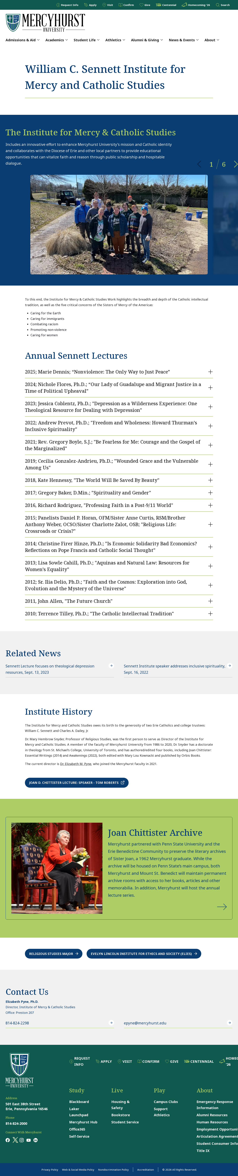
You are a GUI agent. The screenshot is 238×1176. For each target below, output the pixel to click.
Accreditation (145, 1169)
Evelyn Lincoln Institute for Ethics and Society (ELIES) (141, 954)
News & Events (182, 40)
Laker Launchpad (78, 1111)
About (210, 40)
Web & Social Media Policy (78, 1169)
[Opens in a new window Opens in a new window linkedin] (35, 1140)
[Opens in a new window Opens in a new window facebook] (8, 1140)
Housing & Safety (120, 1104)
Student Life (85, 40)
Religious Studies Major (51, 954)
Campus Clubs (166, 1101)
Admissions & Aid (21, 40)
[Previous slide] (199, 164)
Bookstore (120, 1115)
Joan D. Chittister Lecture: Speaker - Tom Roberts (73, 783)
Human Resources (212, 1122)
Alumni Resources (212, 1115)
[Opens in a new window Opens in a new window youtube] (28, 1140)
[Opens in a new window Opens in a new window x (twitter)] (15, 1140)
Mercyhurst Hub (83, 1122)
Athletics (113, 40)
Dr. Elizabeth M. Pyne (75, 764)
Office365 (77, 1129)
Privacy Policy (49, 1169)
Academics (54, 40)
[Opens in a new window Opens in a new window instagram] (22, 1140)
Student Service (125, 1122)
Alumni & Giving (145, 40)
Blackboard (79, 1101)
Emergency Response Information (215, 1104)
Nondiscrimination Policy (113, 1169)
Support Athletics (162, 1111)
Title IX (203, 1150)
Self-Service (79, 1136)
